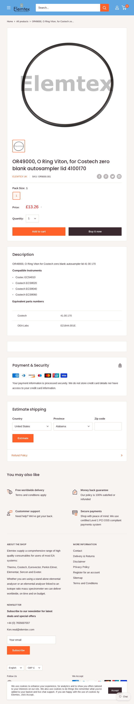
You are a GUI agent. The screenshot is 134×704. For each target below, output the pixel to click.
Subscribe (18, 650)
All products (22, 21)
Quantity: (18, 218)
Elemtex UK (19, 176)
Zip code (100, 418)
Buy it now (95, 231)
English (12, 667)
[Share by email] (119, 176)
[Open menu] (8, 7)
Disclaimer (79, 561)
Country (17, 418)
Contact (77, 550)
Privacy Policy (81, 566)
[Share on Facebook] (99, 176)
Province (59, 418)
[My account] (117, 8)
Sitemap (78, 577)
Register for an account (86, 572)
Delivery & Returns (84, 556)
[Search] (104, 8)
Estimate (23, 438)
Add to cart (39, 231)
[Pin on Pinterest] (105, 176)
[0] (124, 8)
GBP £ (31, 667)
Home (10, 21)
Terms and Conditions (85, 583)
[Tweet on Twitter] (112, 176)
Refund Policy (19, 455)
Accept (115, 690)
